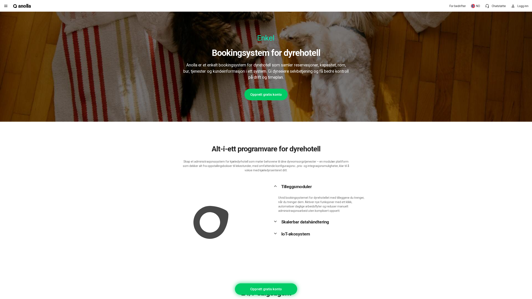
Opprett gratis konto (266, 94)
